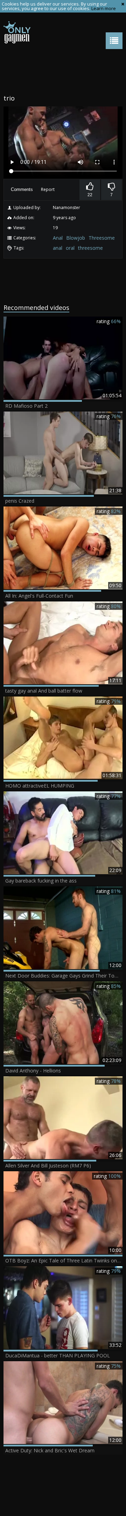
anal (57, 248)
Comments (22, 189)
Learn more (103, 8)
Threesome (102, 237)
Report (48, 189)
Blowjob (75, 237)
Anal (58, 237)
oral (70, 248)
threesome (90, 248)
